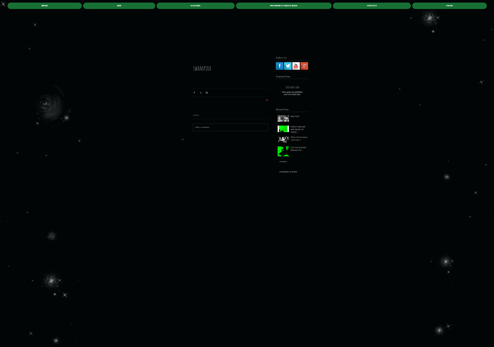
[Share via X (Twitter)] (200, 92)
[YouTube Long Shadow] (296, 66)
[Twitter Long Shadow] (288, 66)
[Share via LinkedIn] (207, 92)
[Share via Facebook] (194, 92)
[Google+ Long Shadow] (304, 66)
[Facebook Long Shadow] (279, 66)
